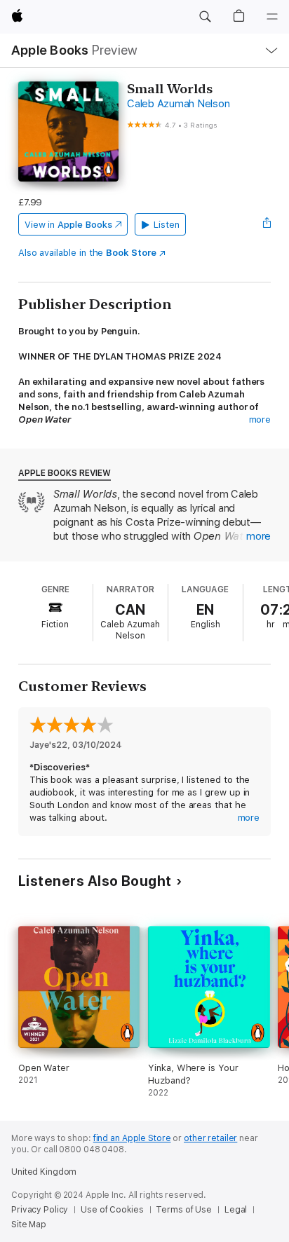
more (260, 419)
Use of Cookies (112, 1210)
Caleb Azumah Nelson (178, 103)
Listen (167, 224)
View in (68, 224)
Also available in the (87, 252)
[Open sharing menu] (266, 224)
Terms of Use (184, 1210)
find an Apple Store (132, 1138)
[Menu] (272, 17)
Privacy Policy (39, 1210)
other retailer (210, 1138)
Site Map (28, 1224)
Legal (235, 1210)
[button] (205, 17)
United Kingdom (43, 1172)
